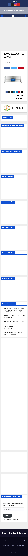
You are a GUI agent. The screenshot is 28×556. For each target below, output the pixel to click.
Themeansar (14, 541)
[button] (23, 16)
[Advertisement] (14, 32)
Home (4, 545)
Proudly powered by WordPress (9, 540)
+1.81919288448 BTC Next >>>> (12, 321)
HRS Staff (19, 108)
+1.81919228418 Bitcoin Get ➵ (11, 332)
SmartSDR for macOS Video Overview (14, 323)
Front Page (18, 545)
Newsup (23, 540)
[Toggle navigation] (13, 16)
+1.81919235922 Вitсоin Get (11, 316)
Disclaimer (12, 545)
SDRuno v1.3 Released (9, 334)
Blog (8, 545)
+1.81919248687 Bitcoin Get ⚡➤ (12, 308)
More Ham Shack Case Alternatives (19, 97)
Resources (21, 549)
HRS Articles (7, 549)
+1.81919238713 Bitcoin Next (11, 327)
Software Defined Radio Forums (14, 552)
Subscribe (7, 515)
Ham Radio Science (14, 10)
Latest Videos (14, 549)
